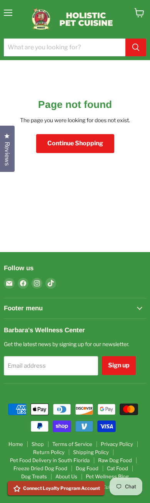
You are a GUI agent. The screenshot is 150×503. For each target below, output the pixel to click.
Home (15, 444)
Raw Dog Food (115, 460)
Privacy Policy (117, 444)
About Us (66, 476)
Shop (38, 444)
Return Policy (49, 452)
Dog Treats (34, 476)
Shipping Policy (91, 452)
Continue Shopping (75, 143)
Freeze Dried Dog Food (40, 468)
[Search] (135, 47)
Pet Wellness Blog (107, 476)
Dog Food (87, 468)
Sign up (119, 365)
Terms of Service (72, 444)
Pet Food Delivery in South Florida (50, 460)
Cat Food (117, 468)
